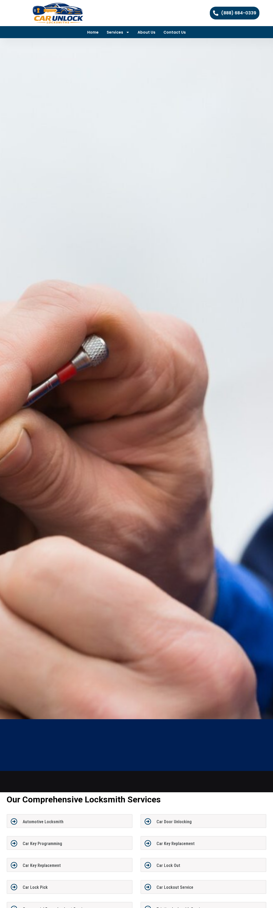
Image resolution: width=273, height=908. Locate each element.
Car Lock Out (168, 865)
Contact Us (174, 32)
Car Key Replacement (175, 843)
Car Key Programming (42, 843)
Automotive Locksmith (43, 821)
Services (115, 32)
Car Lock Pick (35, 887)
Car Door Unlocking (174, 821)
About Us (146, 32)
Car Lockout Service (174, 887)
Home (93, 32)
